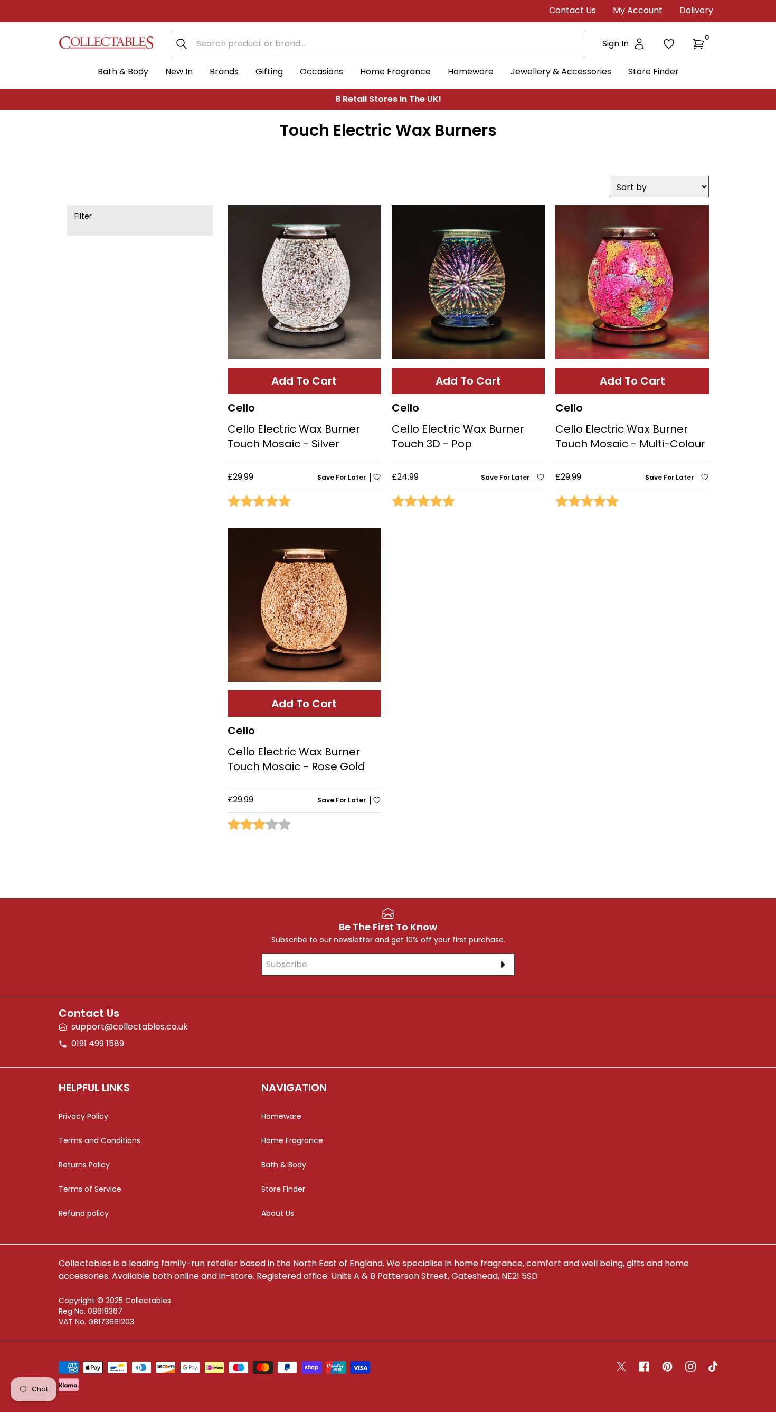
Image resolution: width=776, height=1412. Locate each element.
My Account (638, 10)
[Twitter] (621, 1366)
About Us (277, 1213)
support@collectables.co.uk (129, 1027)
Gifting (269, 72)
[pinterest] (667, 1366)
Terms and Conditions (99, 1140)
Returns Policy (84, 1164)
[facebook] (644, 1366)
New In (179, 72)
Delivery (696, 10)
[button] (700, 44)
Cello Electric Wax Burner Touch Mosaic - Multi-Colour (630, 436)
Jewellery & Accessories (560, 72)
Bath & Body (123, 72)
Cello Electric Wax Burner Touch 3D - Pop (458, 436)
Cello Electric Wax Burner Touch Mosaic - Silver (294, 436)
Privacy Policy (83, 1116)
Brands (224, 72)
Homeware (471, 72)
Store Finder (653, 72)
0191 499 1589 (97, 1043)
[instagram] (690, 1366)
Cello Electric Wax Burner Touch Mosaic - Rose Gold (296, 759)
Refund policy (84, 1213)
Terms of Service (90, 1189)
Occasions (321, 72)
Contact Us (572, 10)
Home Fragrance (395, 72)
